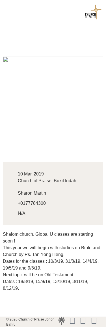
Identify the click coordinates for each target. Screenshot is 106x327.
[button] (7, 12)
